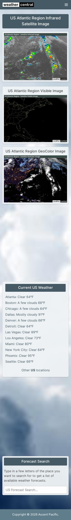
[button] (66, 4)
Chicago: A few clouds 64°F (26, 309)
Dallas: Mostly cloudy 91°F (25, 314)
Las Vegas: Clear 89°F (21, 332)
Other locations (35, 370)
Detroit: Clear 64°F (19, 326)
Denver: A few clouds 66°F (25, 320)
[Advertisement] (35, 242)
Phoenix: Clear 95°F (20, 356)
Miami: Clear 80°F (18, 344)
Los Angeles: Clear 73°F (23, 338)
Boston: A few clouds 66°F (25, 303)
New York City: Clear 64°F (25, 350)
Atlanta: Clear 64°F (19, 297)
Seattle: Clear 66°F (19, 361)
